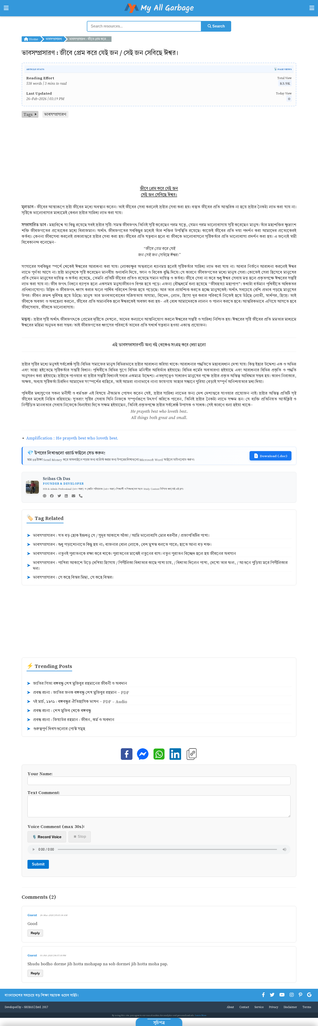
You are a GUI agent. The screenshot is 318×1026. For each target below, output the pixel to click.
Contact (244, 1007)
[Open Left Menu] (6, 8)
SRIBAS (28, 1007)
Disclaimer (290, 1007)
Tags (28, 114)
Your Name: (40, 773)
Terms (306, 1007)
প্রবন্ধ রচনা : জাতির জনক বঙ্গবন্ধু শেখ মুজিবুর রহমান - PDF (78, 693)
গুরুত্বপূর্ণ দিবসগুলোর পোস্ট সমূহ (56, 729)
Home (33, 39)
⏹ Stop (79, 836)
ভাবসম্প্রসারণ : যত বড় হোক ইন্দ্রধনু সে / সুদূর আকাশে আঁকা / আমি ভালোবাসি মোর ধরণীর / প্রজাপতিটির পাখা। (118, 536)
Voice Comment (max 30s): (56, 826)
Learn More (200, 1015)
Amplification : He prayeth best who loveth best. (72, 438)
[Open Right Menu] (312, 8)
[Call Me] (80, 496)
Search (218, 26)
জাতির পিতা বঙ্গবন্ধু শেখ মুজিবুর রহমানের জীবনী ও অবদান (77, 684)
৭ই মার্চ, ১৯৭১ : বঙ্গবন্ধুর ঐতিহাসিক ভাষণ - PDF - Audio (77, 702)
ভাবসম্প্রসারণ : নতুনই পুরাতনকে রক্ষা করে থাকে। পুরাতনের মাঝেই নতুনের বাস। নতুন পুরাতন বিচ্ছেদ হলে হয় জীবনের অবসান (131, 554)
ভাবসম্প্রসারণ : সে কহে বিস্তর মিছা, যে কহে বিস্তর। (70, 577)
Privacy (273, 1007)
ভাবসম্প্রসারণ (54, 39)
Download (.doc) (273, 455)
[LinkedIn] (66, 496)
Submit (38, 864)
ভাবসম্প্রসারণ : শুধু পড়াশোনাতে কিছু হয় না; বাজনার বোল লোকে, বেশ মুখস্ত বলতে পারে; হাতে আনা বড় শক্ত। (119, 545)
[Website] (44, 496)
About (230, 1007)
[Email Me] (73, 496)
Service (259, 1007)
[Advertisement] (159, 152)
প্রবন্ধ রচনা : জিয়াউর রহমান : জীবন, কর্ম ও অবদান (70, 720)
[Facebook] (52, 496)
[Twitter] (59, 496)
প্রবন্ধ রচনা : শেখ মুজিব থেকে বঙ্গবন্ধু (59, 711)
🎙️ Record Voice (46, 837)
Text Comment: (43, 792)
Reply (35, 933)
